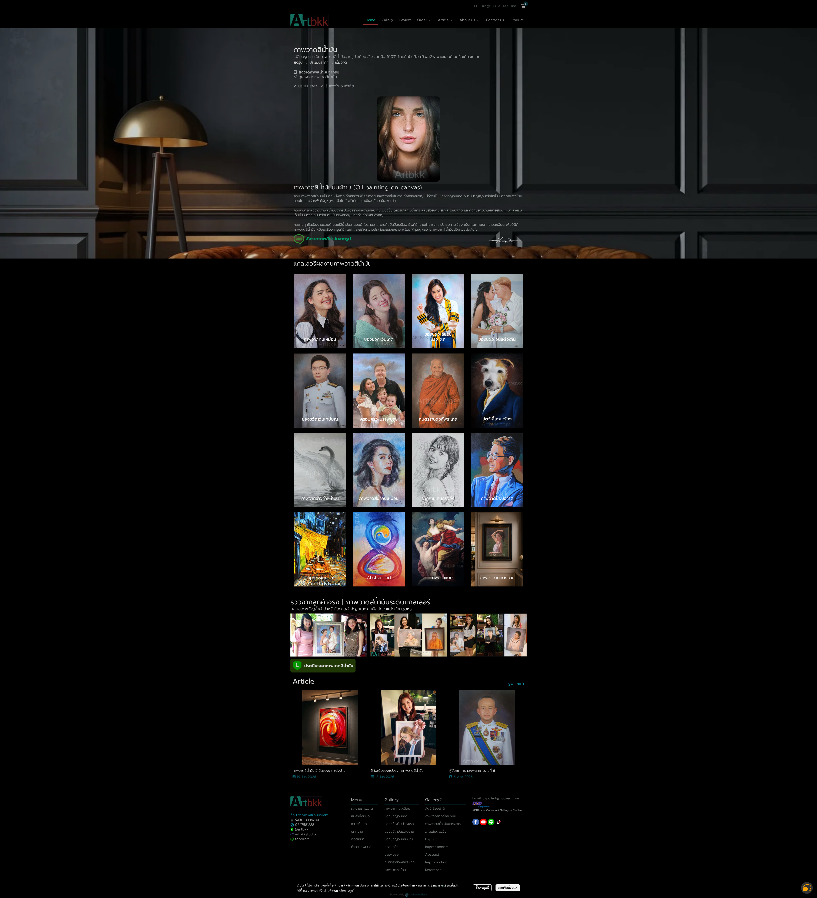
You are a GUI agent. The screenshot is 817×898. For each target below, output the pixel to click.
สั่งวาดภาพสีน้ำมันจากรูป (328, 210)
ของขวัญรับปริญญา (399, 823)
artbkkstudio (305, 834)
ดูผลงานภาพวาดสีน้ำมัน (318, 77)
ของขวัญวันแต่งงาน (399, 831)
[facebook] (475, 822)
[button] (475, 6)
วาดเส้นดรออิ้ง (436, 831)
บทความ (357, 831)
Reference (433, 869)
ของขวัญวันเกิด (395, 816)
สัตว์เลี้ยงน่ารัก (435, 808)
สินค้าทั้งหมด (360, 816)
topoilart (302, 839)
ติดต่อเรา (357, 839)
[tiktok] (498, 822)
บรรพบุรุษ (391, 854)
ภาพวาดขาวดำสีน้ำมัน (440, 816)
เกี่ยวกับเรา (359, 823)
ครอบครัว (391, 846)
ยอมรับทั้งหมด (507, 888)
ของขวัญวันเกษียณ (398, 839)
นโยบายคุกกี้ (346, 890)
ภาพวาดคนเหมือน (397, 808)
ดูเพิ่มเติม (514, 684)
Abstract (432, 854)
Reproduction (436, 862)
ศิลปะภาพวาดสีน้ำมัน (308, 196)
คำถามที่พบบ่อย (362, 846)
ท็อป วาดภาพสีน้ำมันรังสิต (309, 815)
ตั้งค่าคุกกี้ (482, 888)
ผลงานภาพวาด (362, 808)
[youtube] (483, 822)
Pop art (431, 839)
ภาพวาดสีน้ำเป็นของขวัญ (443, 823)
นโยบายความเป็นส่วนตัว (318, 890)
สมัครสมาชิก (507, 6)
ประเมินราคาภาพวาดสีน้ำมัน (328, 665)
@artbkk (302, 829)
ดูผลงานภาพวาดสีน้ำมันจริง (439, 229)
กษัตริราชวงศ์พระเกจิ (399, 862)
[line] (491, 822)
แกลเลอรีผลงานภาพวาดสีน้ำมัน (332, 263)
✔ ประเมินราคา (305, 86)
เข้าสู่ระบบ (489, 6)
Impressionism (436, 846)
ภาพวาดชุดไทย (395, 869)
